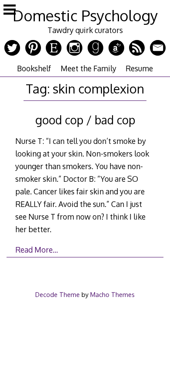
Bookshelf (34, 68)
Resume (139, 68)
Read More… (36, 249)
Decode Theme (57, 294)
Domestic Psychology (85, 15)
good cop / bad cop (85, 120)
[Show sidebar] (9, 10)
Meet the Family (88, 68)
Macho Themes (112, 294)
